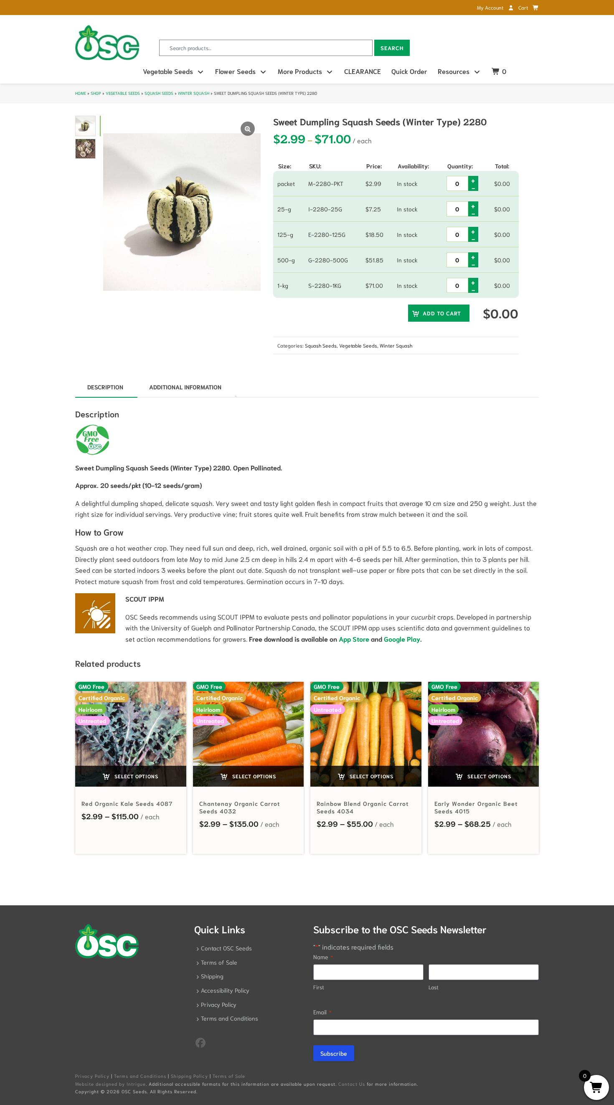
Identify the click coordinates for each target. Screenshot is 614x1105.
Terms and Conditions (229, 1018)
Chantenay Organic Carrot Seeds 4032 (239, 807)
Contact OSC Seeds (226, 948)
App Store (354, 638)
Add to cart (442, 313)
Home (80, 93)
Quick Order (409, 70)
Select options (135, 776)
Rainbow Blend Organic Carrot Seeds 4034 (362, 807)
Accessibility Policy (225, 990)
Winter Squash (193, 93)
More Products (300, 70)
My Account (491, 7)
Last (434, 987)
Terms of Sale (219, 962)
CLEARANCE (362, 70)
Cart (523, 7)
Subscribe (333, 1053)
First (318, 987)
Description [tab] (105, 387)
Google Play (402, 638)
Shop (96, 93)
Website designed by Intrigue (110, 1084)
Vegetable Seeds (168, 70)
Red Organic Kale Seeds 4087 (127, 803)
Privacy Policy (218, 1004)
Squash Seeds (159, 93)
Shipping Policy (189, 1076)
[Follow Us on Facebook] (200, 1042)
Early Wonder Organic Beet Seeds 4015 (476, 807)
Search (392, 47)
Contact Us (351, 1084)
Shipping (212, 976)
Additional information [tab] (185, 387)
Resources (453, 70)
